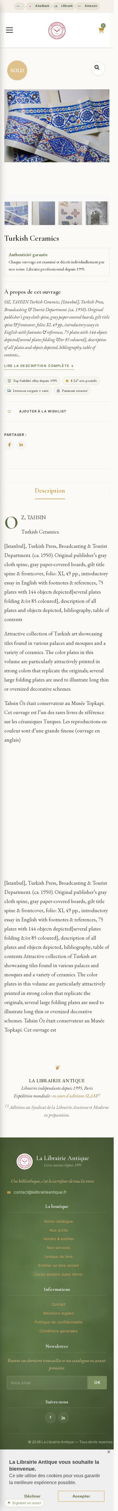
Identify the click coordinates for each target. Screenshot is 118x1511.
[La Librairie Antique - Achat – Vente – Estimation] (57, 30)
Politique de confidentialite (58, 1322)
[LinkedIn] (63, 1418)
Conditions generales (59, 1331)
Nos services (58, 1247)
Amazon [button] (90, 6)
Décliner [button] (32, 1496)
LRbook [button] (66, 6)
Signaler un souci (24, 1503)
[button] (98, 68)
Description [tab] (50, 490)
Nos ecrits (59, 1230)
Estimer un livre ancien (58, 1265)
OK (97, 1382)
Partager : (15, 434)
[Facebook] (50, 1418)
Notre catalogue (58, 1221)
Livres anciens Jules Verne (58, 1274)
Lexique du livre (58, 1256)
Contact (59, 1304)
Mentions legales (58, 1313)
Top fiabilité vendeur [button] (19, 6)
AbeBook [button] (41, 6)
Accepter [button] (81, 1496)
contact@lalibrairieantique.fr (40, 1192)
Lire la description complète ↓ (39, 366)
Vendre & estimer (58, 1239)
